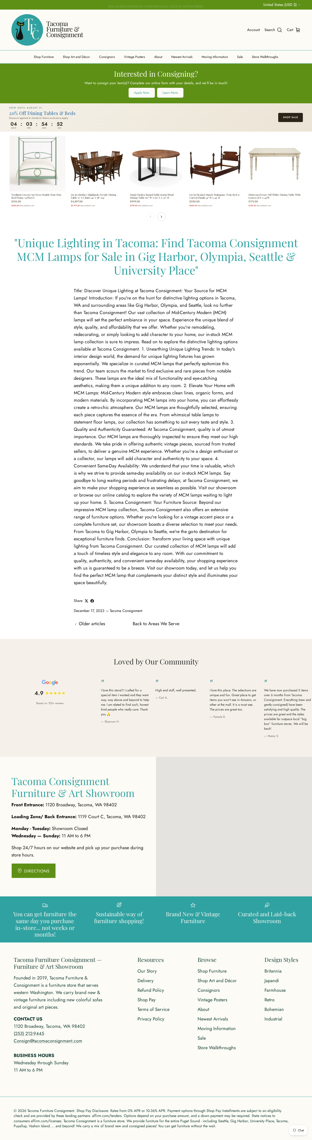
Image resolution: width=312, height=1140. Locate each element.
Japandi (271, 980)
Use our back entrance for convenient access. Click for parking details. (156, 5)
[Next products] (161, 217)
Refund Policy (150, 990)
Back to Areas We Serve (156, 623)
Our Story (147, 971)
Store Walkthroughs (265, 57)
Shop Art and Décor (76, 57)
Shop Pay (146, 1000)
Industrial (273, 1019)
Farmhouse (275, 990)
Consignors (107, 57)
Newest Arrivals (182, 57)
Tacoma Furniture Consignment (50, 1110)
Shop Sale (290, 117)
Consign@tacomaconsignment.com (48, 1041)
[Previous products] (150, 217)
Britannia (273, 971)
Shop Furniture (44, 57)
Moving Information (215, 57)
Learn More (170, 92)
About (158, 57)
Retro (269, 1000)
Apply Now (141, 92)
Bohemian (274, 1009)
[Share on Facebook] (92, 601)
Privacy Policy (150, 1019)
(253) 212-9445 (29, 1033)
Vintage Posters (134, 57)
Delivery (145, 980)
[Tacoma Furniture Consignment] (47, 30)
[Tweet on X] (86, 601)
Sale (240, 57)
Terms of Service (153, 1009)
